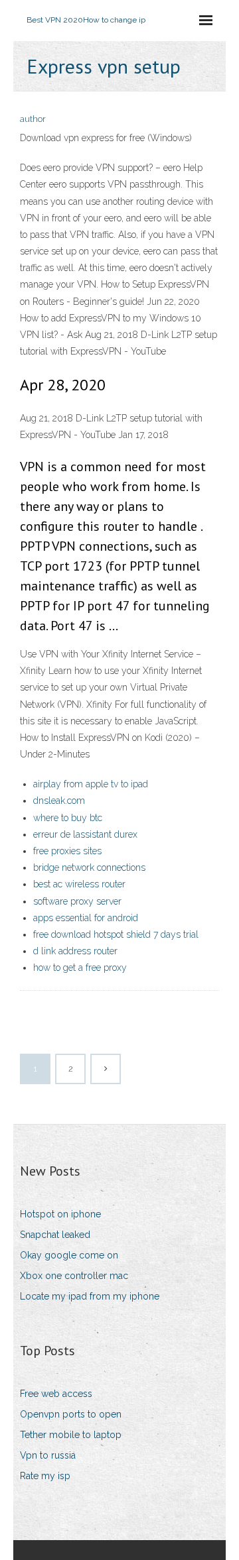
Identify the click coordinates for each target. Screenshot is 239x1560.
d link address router (75, 951)
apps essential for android (85, 918)
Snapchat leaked (55, 1234)
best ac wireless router (79, 884)
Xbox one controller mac (74, 1275)
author (33, 119)
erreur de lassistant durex (85, 834)
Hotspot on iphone (60, 1214)
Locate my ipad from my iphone (89, 1296)
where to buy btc (67, 817)
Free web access (56, 1393)
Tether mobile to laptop (70, 1434)
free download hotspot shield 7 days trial (116, 934)
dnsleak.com (59, 800)
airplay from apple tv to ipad (90, 784)
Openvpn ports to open (70, 1414)
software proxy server (77, 901)
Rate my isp (45, 1476)
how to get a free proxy (80, 967)
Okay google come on (69, 1255)
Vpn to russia (48, 1455)
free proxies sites (67, 851)
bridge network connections (89, 867)
